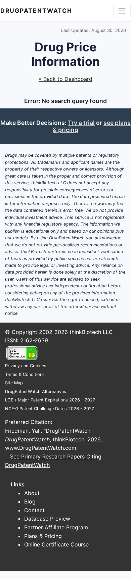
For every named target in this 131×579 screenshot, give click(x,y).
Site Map (14, 382)
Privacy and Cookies (25, 365)
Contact (34, 510)
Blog (30, 501)
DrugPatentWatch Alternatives (35, 391)
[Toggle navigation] (122, 11)
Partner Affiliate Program (56, 527)
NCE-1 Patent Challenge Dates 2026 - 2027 (49, 408)
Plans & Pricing (43, 536)
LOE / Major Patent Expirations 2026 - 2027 (50, 399)
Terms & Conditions (25, 374)
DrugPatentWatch (36, 10)
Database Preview (47, 518)
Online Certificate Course (56, 544)
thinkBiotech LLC (91, 332)
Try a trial (81, 122)
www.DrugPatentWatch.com (40, 447)
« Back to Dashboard (65, 79)
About (32, 493)
